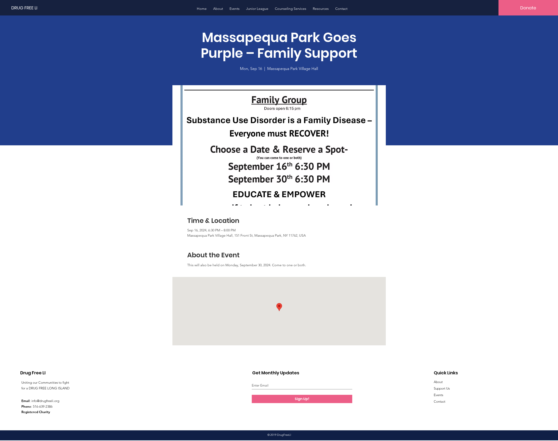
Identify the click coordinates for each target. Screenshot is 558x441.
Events (438, 395)
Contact (439, 401)
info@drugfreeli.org (45, 401)
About (438, 382)
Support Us (442, 388)
